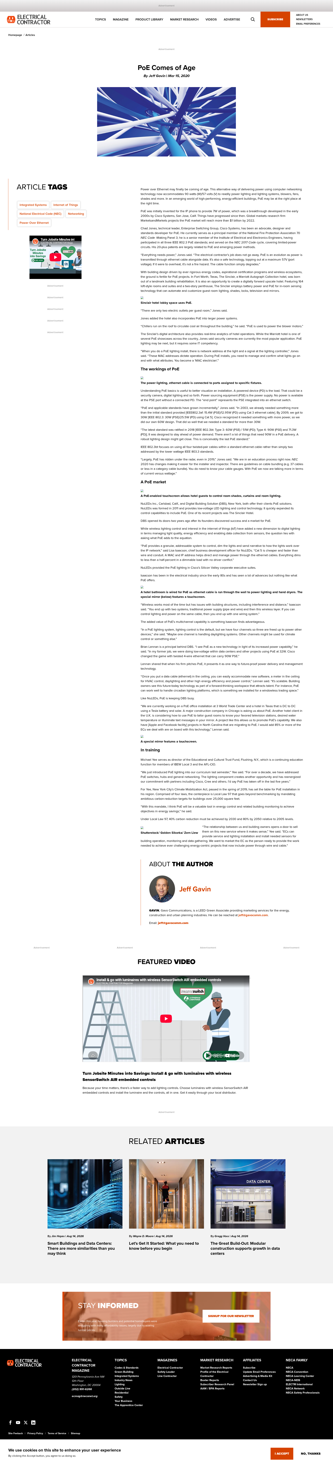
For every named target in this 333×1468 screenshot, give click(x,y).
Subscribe (275, 19)
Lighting (120, 1384)
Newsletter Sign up (255, 1384)
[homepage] (28, 19)
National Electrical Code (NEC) (40, 214)
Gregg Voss (222, 1236)
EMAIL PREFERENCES (308, 23)
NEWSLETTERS (304, 19)
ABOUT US (302, 15)
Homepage (15, 35)
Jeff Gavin (195, 889)
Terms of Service (57, 1433)
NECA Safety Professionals (303, 1392)
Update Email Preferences (259, 1372)
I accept (282, 1454)
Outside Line (122, 1388)
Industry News (124, 1380)
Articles (30, 35)
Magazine (121, 19)
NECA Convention (297, 1372)
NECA (289, 1367)
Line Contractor (167, 1376)
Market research (184, 19)
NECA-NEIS (293, 1380)
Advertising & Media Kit (257, 1376)
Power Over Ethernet (34, 223)
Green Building (124, 1372)
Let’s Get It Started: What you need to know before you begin (164, 1246)
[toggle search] (253, 19)
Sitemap (75, 1433)
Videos (211, 19)
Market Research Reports (216, 1367)
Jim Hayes (58, 1236)
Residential (122, 1392)
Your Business (123, 1401)
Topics (100, 19)
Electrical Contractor (170, 1367)
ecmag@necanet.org (84, 1396)
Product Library (149, 19)
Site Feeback (15, 1433)
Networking (76, 214)
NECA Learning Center (300, 1376)
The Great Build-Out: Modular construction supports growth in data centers (245, 1248)
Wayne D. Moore (143, 1236)
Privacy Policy (35, 1433)
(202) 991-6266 (82, 1389)
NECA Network (295, 1388)
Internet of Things (65, 205)
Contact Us (250, 1380)
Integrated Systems (33, 205)
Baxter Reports (209, 1380)
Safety (119, 1397)
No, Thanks (311, 1454)
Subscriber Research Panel (217, 1384)
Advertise (232, 19)
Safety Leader (166, 1372)
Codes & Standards (127, 1367)
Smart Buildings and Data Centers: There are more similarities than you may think (81, 1248)
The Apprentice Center (129, 1405)
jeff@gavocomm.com (253, 915)
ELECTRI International (299, 1384)
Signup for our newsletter (231, 1316)
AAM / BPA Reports (212, 1388)
